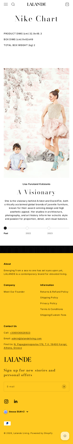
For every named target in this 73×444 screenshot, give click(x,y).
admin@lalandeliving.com (27, 338)
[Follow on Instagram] (6, 401)
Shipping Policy (49, 297)
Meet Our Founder (14, 291)
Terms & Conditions (51, 309)
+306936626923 (20, 332)
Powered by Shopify (41, 433)
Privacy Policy (48, 303)
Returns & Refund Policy (54, 291)
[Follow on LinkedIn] (15, 401)
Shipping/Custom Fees (53, 315)
